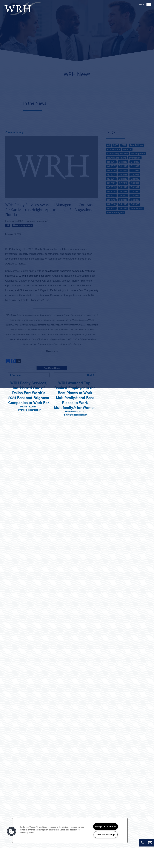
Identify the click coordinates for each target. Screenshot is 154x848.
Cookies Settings (105, 834)
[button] (11, 831)
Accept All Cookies (105, 826)
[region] (70, 830)
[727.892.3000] (142, 843)
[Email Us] (150, 843)
